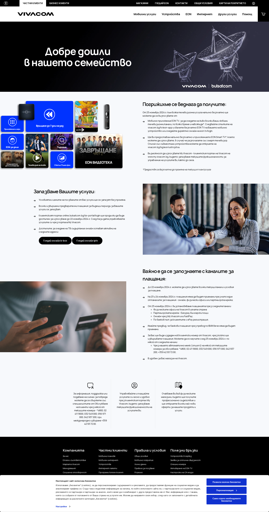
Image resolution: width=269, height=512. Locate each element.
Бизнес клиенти (59, 3)
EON (188, 14)
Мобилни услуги (145, 14)
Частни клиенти (33, 3)
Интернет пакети (108, 468)
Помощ (247, 14)
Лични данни (140, 464)
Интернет (204, 14)
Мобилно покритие (143, 460)
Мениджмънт (69, 468)
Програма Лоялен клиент (111, 472)
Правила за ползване (144, 468)
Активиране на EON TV (181, 468)
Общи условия (203, 3)
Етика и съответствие (74, 460)
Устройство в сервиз (181, 456)
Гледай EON (162, 3)
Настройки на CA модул (181, 472)
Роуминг (138, 472)
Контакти (181, 3)
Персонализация (225, 490)
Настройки (61, 506)
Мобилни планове (107, 456)
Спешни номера (178, 464)
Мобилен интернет (108, 460)
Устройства (171, 14)
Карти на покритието (232, 3)
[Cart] (263, 14)
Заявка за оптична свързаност (185, 460)
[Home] (36, 14)
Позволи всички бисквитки (227, 482)
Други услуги (227, 14)
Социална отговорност (75, 472)
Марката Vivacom (71, 464)
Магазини (142, 3)
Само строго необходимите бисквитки (227, 499)
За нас (66, 456)
